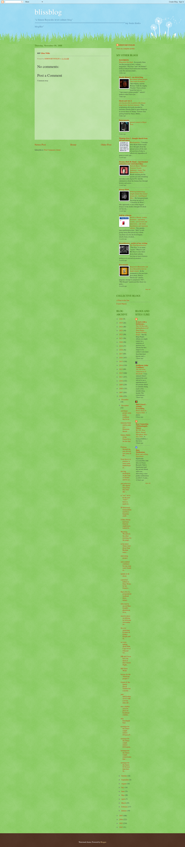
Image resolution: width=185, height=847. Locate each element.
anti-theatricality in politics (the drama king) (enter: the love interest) (132, 104)
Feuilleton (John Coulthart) (142, 366)
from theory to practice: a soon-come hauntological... (126, 463)
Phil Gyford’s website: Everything (141, 406)
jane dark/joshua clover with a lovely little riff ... (126, 698)
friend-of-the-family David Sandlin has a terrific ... (126, 686)
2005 (121, 815)
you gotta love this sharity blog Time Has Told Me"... (126, 487)
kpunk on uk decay (125, 575)
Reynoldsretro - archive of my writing (133, 243)
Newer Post (40, 144)
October (124, 776)
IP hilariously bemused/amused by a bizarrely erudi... (126, 511)
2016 (121, 357)
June (123, 791)
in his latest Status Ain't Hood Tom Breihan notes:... (126, 548)
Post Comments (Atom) (52, 150)
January (124, 810)
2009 (121, 384)
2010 (121, 381)
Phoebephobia (135, 142)
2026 (121, 319)
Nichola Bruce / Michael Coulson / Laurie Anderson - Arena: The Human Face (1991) (138, 169)
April (123, 799)
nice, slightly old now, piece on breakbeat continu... (125, 710)
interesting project (124, 557)
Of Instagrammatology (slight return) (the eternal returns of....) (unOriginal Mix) (138, 194)
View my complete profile (125, 48)
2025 (121, 323)
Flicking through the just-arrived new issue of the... (126, 451)
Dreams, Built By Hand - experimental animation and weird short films (133, 163)
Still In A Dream (125, 215)
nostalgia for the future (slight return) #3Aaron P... (126, 730)
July (123, 787)
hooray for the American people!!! (126, 676)
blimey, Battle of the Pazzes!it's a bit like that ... (126, 439)
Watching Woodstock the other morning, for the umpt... (126, 536)
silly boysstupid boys (125, 720)
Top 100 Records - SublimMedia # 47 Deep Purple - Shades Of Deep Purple (142, 330)
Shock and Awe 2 (125, 101)
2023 (121, 330)
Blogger (103, 842)
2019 (121, 346)
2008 (121, 388)
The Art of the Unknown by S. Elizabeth (141, 371)
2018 (121, 350)
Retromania (123, 264)
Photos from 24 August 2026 (141, 411)
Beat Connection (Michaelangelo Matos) (142, 426)
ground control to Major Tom (138, 123)
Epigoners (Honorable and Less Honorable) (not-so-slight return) (139, 269)
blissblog (48, 12)
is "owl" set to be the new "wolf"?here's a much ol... (125, 499)
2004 (121, 819)
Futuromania (124, 120)
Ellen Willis (45, 53)
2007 (121, 392)
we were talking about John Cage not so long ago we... (126, 647)
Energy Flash (124, 189)
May (123, 795)
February (124, 806)
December (124, 399)
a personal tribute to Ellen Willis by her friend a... (126, 583)
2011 (121, 377)
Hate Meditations (140, 451)
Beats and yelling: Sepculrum (142, 455)
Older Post (106, 144)
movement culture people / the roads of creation (138, 80)
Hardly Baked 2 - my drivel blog (131, 77)
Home (73, 144)
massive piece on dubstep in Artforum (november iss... (126, 620)
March (123, 803)
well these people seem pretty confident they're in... (126, 415)
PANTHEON (124, 60)
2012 (121, 373)
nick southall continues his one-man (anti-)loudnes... (126, 566)
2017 (121, 353)
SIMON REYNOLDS (127, 45)
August (124, 783)
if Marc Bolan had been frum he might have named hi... (125, 523)
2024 (121, 326)
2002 (121, 827)
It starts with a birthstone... (141, 323)
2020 (121, 342)
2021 (121, 338)
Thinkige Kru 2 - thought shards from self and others (133, 139)
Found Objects (121, 303)
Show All (147, 289)
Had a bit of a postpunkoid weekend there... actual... (126, 596)
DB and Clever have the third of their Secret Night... (126, 660)
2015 (121, 361)
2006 (121, 396)
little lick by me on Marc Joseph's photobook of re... (126, 608)
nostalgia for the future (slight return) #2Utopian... (126, 742)
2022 (121, 334)
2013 (121, 369)
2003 (121, 823)
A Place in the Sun (122, 300)
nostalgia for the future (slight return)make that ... (126, 754)
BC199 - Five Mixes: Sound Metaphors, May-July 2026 (142, 433)
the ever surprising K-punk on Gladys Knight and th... (125, 633)
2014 (121, 365)
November (125, 405)
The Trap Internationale (138, 245)
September (125, 779)
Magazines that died (126, 62)
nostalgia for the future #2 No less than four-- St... (125, 766)
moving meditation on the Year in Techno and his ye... (126, 475)
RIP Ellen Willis (124, 669)
